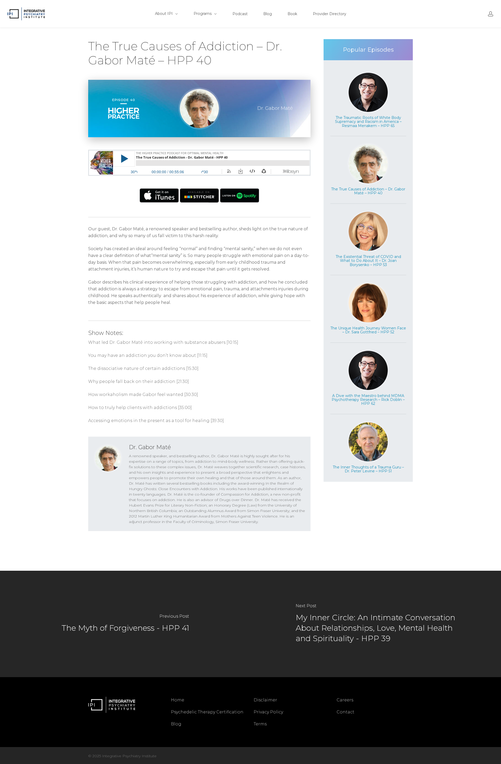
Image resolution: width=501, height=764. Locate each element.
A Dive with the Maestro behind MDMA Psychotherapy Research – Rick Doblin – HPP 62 (368, 399)
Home (177, 699)
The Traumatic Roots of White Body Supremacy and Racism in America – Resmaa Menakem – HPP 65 (368, 121)
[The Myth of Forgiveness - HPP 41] (125, 624)
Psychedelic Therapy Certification (207, 711)
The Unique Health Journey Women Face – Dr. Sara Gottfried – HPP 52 (368, 330)
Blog (176, 723)
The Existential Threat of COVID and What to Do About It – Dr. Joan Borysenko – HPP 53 (368, 260)
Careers (345, 699)
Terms (260, 723)
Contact (345, 711)
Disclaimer (265, 699)
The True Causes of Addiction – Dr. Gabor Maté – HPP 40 (368, 191)
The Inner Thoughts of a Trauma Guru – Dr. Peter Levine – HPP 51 (368, 469)
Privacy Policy (268, 711)
